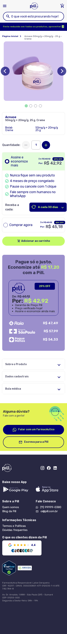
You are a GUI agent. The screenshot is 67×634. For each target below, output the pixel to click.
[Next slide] (61, 71)
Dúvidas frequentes (15, 530)
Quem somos (10, 507)
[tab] (26, 106)
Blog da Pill (9, 511)
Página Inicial (10, 36)
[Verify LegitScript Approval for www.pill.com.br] (9, 568)
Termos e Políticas (14, 526)
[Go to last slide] (5, 71)
